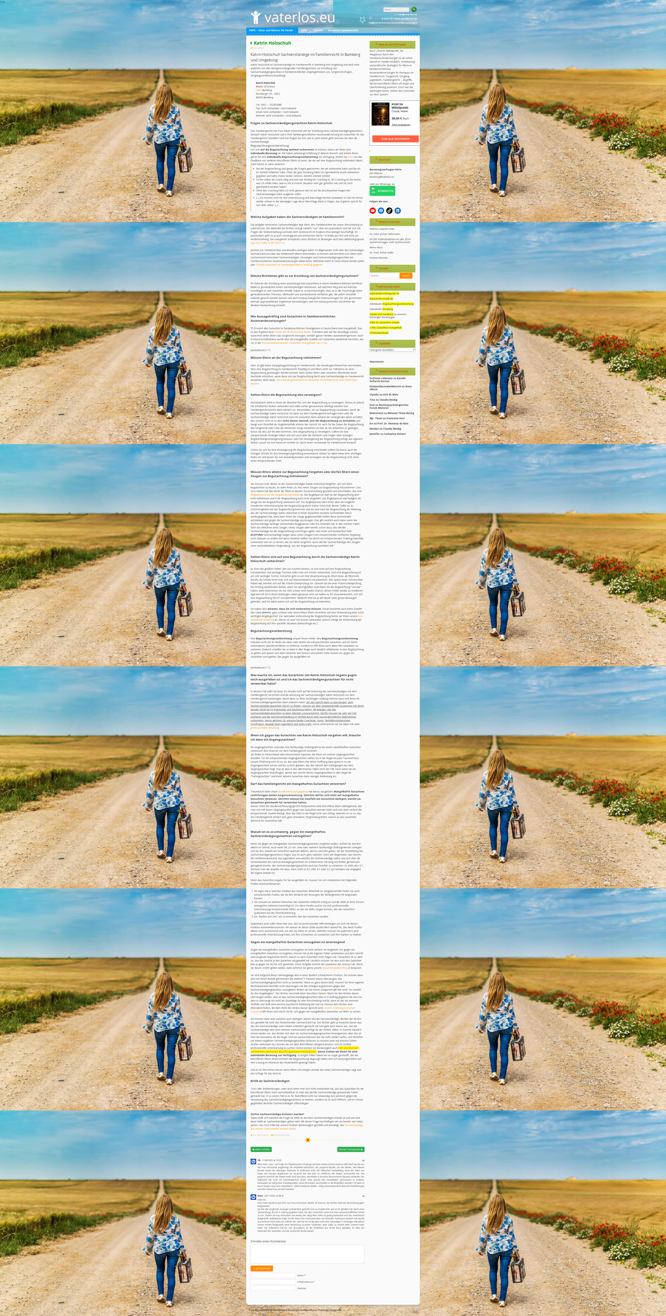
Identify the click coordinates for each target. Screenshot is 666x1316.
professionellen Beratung (265, 727)
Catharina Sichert (395, 433)
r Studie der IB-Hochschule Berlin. (292, 332)
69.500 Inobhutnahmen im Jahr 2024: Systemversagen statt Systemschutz (390, 241)
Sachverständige (282, 1135)
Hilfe (304, 30)
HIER (350, 156)
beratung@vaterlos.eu (382, 176)
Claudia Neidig (388, 399)
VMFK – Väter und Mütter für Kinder (271, 30)
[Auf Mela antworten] (363, 1196)
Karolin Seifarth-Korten (388, 380)
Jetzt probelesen (401, 124)
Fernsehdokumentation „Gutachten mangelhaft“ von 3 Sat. (295, 342)
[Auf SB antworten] (363, 1160)
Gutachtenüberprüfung (335, 967)
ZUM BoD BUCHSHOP (396, 138)
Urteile (318, 30)
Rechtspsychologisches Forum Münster (389, 406)
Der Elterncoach (260, 1135)
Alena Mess (376, 247)
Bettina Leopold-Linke (382, 228)
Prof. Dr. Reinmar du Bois (392, 423)
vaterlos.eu (300, 16)
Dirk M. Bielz (390, 394)
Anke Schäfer (262, 1149)
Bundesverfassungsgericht (293, 791)
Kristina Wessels (379, 257)
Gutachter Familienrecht (343, 30)
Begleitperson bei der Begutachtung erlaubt (275, 494)
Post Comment (261, 1268)
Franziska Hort (396, 418)
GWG (258, 90)
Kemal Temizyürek (350, 1149)
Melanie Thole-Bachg (401, 413)
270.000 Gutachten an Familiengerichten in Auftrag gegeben (289, 264)
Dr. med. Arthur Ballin (382, 252)
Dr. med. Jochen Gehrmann (385, 234)
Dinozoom (335, 1309)
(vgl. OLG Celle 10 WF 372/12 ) (268, 242)
